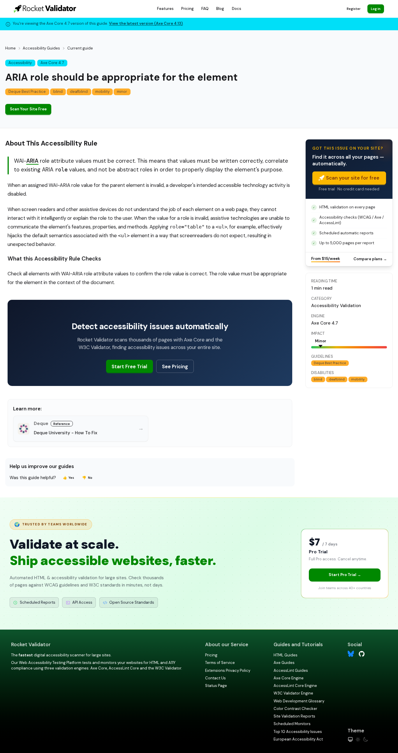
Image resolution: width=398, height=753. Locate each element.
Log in (376, 9)
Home (10, 48)
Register (353, 9)
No (87, 478)
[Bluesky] (351, 654)
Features (165, 8)
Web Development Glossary (299, 701)
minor (122, 91)
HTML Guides (285, 655)
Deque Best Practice (27, 91)
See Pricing (175, 366)
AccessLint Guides (291, 670)
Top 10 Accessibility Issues (298, 731)
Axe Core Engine (289, 678)
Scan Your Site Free (28, 109)
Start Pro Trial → (345, 574)
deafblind (79, 91)
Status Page (216, 685)
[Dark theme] (365, 739)
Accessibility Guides (41, 48)
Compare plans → (370, 258)
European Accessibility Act (298, 739)
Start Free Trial (129, 366)
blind (58, 91)
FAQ (205, 8)
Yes (68, 478)
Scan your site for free (352, 178)
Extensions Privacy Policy (227, 670)
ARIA (32, 160)
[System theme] (350, 739)
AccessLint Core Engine (295, 685)
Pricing (187, 8)
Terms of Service (220, 662)
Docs (236, 8)
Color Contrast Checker (295, 708)
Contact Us (215, 678)
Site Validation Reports (294, 716)
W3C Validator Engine (293, 693)
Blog (220, 8)
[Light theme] (358, 739)
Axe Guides (284, 662)
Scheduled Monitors (292, 723)
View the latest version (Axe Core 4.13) (146, 23)
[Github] (361, 653)
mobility (102, 91)
